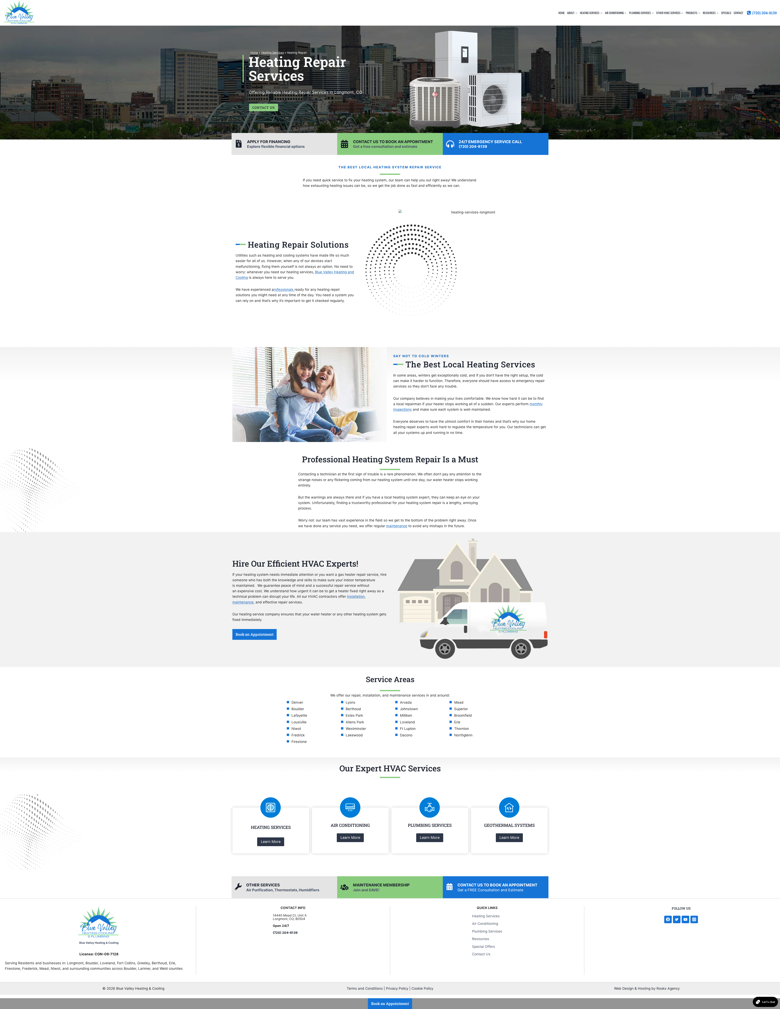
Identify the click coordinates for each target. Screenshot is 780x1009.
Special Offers (483, 946)
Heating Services (272, 52)
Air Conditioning (485, 924)
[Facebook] (668, 919)
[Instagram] (694, 919)
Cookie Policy (422, 988)
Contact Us (481, 954)
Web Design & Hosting (632, 988)
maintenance (396, 526)
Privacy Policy (397, 988)
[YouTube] (685, 919)
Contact (738, 13)
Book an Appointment (254, 634)
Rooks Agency (668, 988)
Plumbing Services (487, 931)
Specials (726, 13)
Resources (480, 939)
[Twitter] (676, 919)
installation (356, 596)
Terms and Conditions (365, 988)
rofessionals (284, 289)
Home (561, 13)
